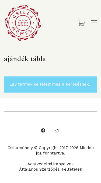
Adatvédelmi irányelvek (50, 163)
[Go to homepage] (23, 23)
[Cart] (81, 23)
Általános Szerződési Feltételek (50, 169)
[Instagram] (56, 130)
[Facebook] (43, 130)
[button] (94, 23)
